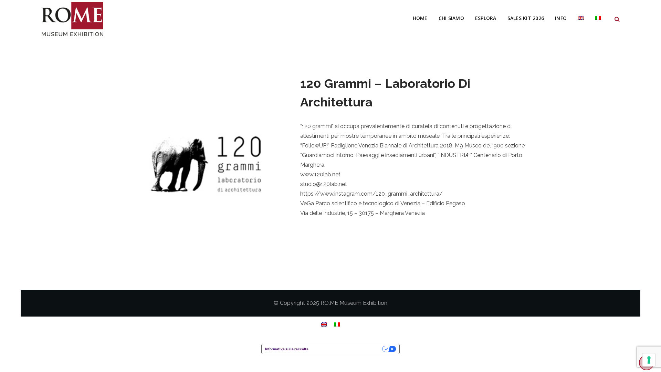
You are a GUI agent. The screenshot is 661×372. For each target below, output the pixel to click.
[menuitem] (581, 18)
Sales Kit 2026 (525, 18)
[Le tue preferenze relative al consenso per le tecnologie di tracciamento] (648, 359)
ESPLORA (485, 18)
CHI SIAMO (451, 18)
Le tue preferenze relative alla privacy (347, 349)
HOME (420, 18)
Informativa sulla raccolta (286, 349)
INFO (561, 18)
